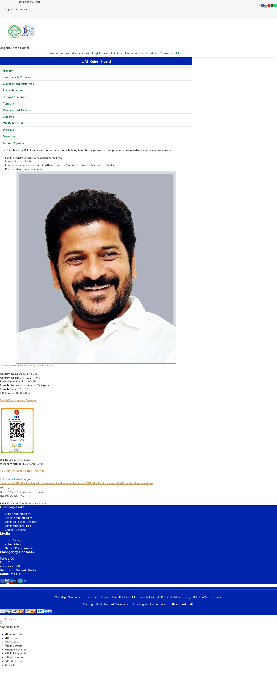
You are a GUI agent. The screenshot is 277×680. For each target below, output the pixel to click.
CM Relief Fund (13, 123)
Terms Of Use (109, 597)
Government (80, 53)
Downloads (10, 136)
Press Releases (13, 90)
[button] (1, 622)
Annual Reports (13, 143)
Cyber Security (182, 597)
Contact (93, 597)
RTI (178, 53)
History (8, 70)
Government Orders (16, 110)
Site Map (60, 597)
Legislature (99, 53)
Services (151, 53)
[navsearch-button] (1, 14)
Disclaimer (125, 597)
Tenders (8, 103)
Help (195, 597)
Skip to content (8, 619)
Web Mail (9, 129)
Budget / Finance (14, 97)
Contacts (167, 53)
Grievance (216, 597)
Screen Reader (77, 597)
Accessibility (141, 597)
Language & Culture (16, 77)
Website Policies (160, 597)
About (65, 53)
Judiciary (116, 53)
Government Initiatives (18, 83)
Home (54, 53)
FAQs (204, 597)
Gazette (8, 116)
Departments (134, 53)
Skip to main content (13, 9)
